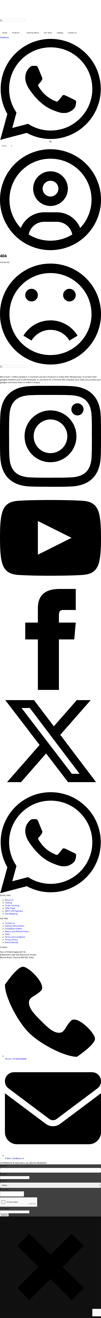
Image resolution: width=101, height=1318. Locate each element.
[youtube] (50, 587)
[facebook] (50, 689)
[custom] (50, 892)
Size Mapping (11, 913)
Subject (3, 1180)
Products (15, 33)
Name (3, 1165)
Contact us (72, 33)
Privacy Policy (11, 939)
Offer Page (10, 908)
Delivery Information (14, 926)
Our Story (48, 33)
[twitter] (50, 790)
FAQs (7, 934)
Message (5, 1189)
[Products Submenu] (21, 32)
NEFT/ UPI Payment (14, 911)
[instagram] (50, 486)
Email (3, 1174)
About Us (9, 900)
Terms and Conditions (15, 937)
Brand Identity (11, 942)
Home (4, 33)
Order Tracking (12, 905)
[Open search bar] (50, 141)
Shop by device (33, 33)
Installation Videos (13, 928)
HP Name (4, 1208)
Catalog (60, 33)
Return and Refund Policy (17, 931)
